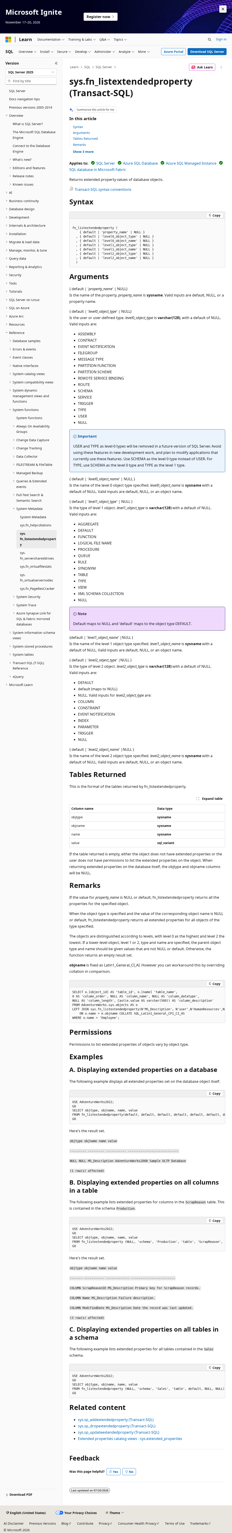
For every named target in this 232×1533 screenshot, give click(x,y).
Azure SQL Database (140, 163)
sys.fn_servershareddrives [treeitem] (37, 555)
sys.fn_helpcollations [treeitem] (35, 525)
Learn (74, 67)
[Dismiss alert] (223, 9)
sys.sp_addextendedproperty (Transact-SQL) (116, 1419)
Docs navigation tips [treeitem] (24, 99)
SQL (87, 67)
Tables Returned (85, 138)
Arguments (81, 133)
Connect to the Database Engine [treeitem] (31, 149)
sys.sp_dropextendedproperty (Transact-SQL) (116, 1425)
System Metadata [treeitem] (33, 517)
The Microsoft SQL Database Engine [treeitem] (34, 135)
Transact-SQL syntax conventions (103, 189)
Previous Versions (42, 1523)
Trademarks (199, 1523)
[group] (147, 1005)
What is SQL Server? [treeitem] (28, 124)
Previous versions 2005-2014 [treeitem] (30, 107)
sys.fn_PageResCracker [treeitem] (37, 588)
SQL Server (104, 67)
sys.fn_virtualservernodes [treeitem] (36, 578)
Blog (64, 1523)
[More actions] (221, 67)
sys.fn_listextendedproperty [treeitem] (38, 539)
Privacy (104, 1523)
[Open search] (209, 39)
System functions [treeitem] (29, 418)
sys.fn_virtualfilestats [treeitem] (36, 566)
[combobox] (31, 72)
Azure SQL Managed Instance (191, 163)
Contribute (85, 1523)
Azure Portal (173, 51)
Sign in (221, 39)
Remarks (79, 144)
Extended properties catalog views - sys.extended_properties (130, 1438)
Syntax (78, 127)
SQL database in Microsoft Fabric (97, 169)
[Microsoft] (8, 39)
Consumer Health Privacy (137, 1523)
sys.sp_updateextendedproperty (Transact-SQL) (118, 1432)
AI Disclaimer (14, 1523)
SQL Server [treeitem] (17, 91)
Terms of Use (175, 1523)
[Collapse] (56, 63)
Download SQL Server (207, 51)
